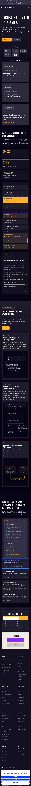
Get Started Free (6, 39)
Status (19, 745)
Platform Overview (6, 652)
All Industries (21, 696)
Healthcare (20, 694)
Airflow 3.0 (20, 714)
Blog (3, 714)
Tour (3, 669)
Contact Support (22, 748)
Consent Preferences (24, 767)
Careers (4, 751)
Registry (20, 657)
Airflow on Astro (21, 712)
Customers (4, 745)
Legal (3, 767)
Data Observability (6, 685)
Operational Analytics (7, 696)
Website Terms (21, 620)
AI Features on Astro (7, 658)
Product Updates (22, 665)
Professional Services (23, 662)
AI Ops (3, 682)
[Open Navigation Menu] (29, 7)
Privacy (7, 767)
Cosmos (20, 654)
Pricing (3, 666)
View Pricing (15, 638)
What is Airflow (21, 709)
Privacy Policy (15, 620)
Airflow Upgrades (22, 717)
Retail (19, 688)
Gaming (20, 685)
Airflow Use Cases (22, 720)
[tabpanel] (15, 273)
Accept (15, 776)
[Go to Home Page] (14, 7)
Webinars (4, 717)
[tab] (15, 200)
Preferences (15, 782)
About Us (4, 742)
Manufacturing (21, 691)
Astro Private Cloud (6, 661)
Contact (4, 753)
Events (3, 720)
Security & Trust (6, 664)
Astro (3, 655)
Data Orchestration (6, 688)
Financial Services (22, 682)
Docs (19, 659)
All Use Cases (5, 699)
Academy (4, 709)
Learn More (5, 328)
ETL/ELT (4, 691)
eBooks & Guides (6, 712)
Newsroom (4, 748)
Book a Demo (17, 39)
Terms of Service (14, 767)
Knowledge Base (22, 742)
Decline (15, 779)
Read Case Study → (8, 79)
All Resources (5, 733)
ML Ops (4, 694)
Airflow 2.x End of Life (23, 723)
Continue (23, 611)
